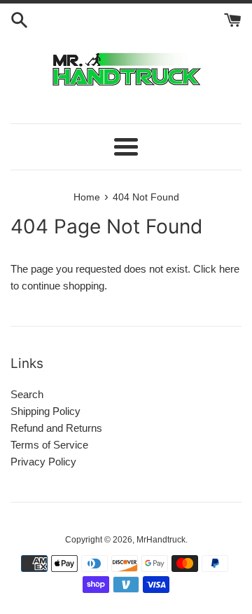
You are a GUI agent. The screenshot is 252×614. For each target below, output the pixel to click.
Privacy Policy (43, 462)
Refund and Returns (56, 428)
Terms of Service (49, 445)
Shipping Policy (45, 411)
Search (26, 394)
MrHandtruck (161, 540)
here (229, 269)
